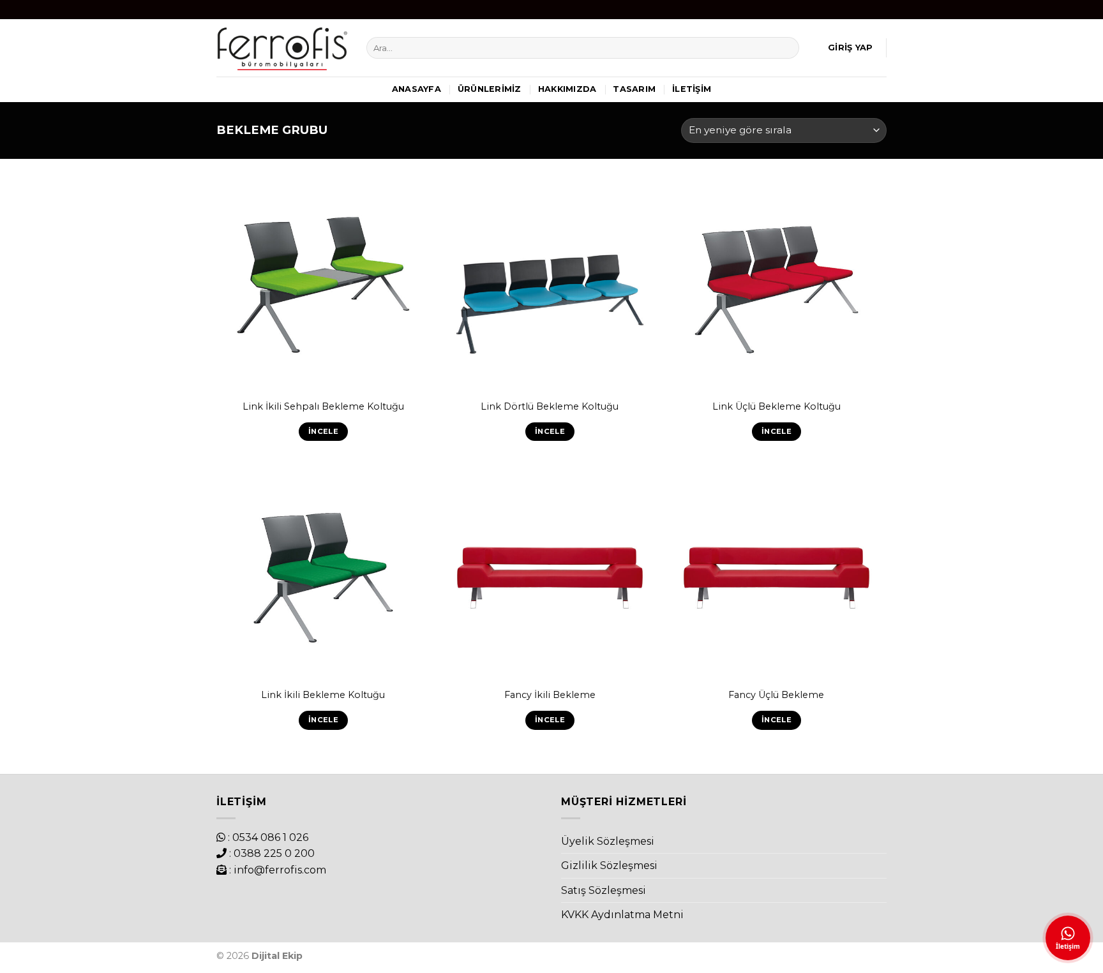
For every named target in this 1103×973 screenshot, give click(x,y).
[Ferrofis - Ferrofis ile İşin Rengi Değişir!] (281, 47)
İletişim (691, 89)
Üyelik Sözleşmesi (607, 841)
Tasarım (634, 89)
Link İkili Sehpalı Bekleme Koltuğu (323, 406)
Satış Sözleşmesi (603, 890)
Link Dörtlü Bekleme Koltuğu (550, 406)
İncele (323, 431)
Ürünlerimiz (489, 89)
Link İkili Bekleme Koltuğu (323, 695)
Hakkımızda (567, 89)
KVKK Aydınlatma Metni (622, 915)
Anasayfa (416, 89)
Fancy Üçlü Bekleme (776, 695)
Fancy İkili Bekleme (550, 695)
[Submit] (787, 48)
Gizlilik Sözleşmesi (609, 865)
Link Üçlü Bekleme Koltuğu (776, 406)
